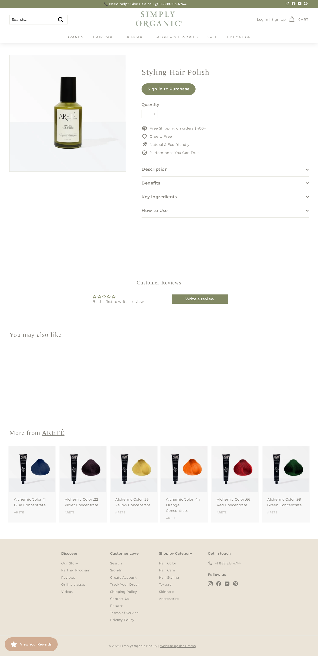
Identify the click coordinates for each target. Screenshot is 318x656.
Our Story (69, 563)
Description (155, 169)
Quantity (150, 104)
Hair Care (104, 37)
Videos (67, 592)
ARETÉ (19, 408)
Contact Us (119, 599)
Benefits (151, 183)
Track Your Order (124, 584)
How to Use (155, 210)
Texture (165, 584)
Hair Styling (169, 577)
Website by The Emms (178, 646)
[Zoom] (68, 113)
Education (239, 37)
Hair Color (167, 563)
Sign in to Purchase (168, 89)
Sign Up (278, 19)
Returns (117, 606)
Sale (212, 37)
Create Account (123, 577)
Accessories (169, 599)
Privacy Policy (122, 620)
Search (116, 563)
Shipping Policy (123, 592)
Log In (262, 19)
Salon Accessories (176, 37)
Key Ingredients (159, 196)
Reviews (68, 577)
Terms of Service (124, 613)
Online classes (73, 584)
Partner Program (76, 570)
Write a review (199, 299)
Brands (75, 37)
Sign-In (116, 570)
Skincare (135, 37)
